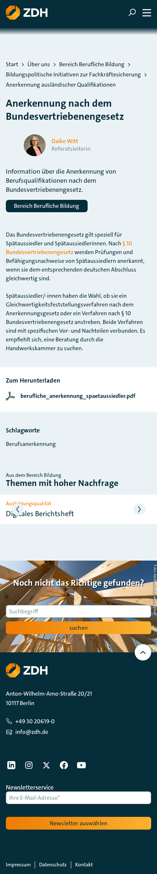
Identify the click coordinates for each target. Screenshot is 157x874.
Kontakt (84, 864)
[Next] (140, 509)
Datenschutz (52, 864)
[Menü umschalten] (139, 12)
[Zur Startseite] (26, 12)
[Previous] (18, 509)
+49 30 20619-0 (35, 721)
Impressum (18, 864)
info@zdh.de (31, 732)
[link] (72, 396)
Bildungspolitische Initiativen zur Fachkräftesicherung (73, 75)
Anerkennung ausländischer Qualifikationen (61, 85)
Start (12, 64)
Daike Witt (64, 141)
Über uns (38, 64)
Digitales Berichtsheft (40, 513)
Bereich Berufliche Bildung (92, 64)
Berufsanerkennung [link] (31, 444)
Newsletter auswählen (78, 823)
